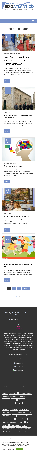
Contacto (12, 354)
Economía (21, 339)
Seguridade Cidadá (16, 343)
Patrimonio (7, 113)
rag (14, 415)
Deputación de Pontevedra (9, 396)
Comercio (9, 339)
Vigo (24, 425)
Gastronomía (15, 349)
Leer (6, 81)
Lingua (26, 347)
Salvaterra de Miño (21, 419)
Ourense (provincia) (10, 53)
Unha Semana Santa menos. (13, 166)
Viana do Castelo (15, 425)
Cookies (25, 354)
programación (21, 412)
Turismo (18, 53)
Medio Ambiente (8, 341)
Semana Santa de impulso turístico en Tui (18, 216)
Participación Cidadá (12, 262)
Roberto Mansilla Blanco (25, 415)
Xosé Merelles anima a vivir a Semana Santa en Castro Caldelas (17, 60)
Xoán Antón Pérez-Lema (9, 431)
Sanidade (7, 343)
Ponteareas (14, 409)
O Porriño (28, 406)
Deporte (22, 349)
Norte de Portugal (21, 335)
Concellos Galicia (21, 333)
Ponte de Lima (24, 409)
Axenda (7, 347)
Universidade (19, 347)
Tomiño (21, 422)
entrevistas (23, 396)
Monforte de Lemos (8, 403)
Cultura (15, 339)
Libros (30, 347)
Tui (11, 113)
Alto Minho (30, 335)
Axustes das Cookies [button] (9, 449)
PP (13, 412)
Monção (19, 403)
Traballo (24, 343)
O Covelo (12, 406)
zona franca (6, 435)
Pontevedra (6, 412)
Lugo (14, 399)
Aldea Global (7, 333)
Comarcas (30, 333)
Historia (12, 347)
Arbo (15, 390)
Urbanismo (7, 345)
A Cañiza (5, 386)
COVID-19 (28, 390)
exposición (6, 399)
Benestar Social (27, 337)
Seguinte (25, 288)
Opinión (7, 337)
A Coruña (13, 386)
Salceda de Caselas (8, 419)
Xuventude (14, 345)
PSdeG (30, 412)
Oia (6, 262)
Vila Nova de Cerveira (8, 428)
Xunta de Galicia (23, 431)
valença (5, 425)
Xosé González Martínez (23, 428)
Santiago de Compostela (9, 422)
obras (4, 406)
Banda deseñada (23, 345)
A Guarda (22, 386)
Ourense (5, 409)
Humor (31, 345)
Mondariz (21, 399)
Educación (28, 339)
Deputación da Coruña (25, 393)
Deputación (13, 393)
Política (20, 337)
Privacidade (19, 354)
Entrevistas (13, 337)
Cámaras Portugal (9, 335)
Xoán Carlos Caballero (10, 163)
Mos (26, 403)
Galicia (14, 333)
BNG (21, 390)
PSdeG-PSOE (6, 415)
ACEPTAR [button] (19, 449)
